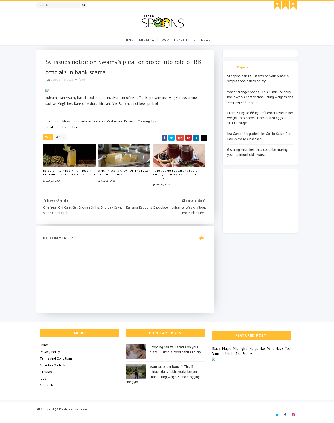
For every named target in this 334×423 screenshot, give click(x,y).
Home (128, 40)
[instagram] (293, 5)
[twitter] (277, 5)
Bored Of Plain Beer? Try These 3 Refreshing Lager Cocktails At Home (69, 172)
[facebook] (285, 5)
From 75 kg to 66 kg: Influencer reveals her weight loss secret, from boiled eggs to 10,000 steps (260, 117)
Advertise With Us (53, 365)
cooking (146, 40)
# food (60, 137)
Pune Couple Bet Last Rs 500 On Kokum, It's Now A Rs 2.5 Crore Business (176, 174)
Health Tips (185, 40)
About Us (46, 385)
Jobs (43, 378)
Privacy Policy (50, 352)
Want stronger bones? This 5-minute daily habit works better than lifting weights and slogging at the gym (260, 97)
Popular (243, 67)
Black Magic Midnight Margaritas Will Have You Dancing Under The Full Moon (251, 351)
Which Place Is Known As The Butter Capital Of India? (124, 172)
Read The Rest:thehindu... (63, 127)
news (206, 40)
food (164, 40)
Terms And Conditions (56, 358)
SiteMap (46, 372)
